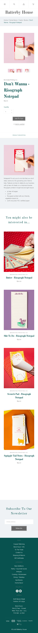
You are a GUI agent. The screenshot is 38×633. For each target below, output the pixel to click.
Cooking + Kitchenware (19, 574)
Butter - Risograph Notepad (19, 278)
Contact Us (19, 552)
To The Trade (19, 549)
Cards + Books (23, 20)
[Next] (32, 69)
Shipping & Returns (19, 555)
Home (6, 20)
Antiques (19, 571)
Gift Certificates (19, 558)
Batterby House (19, 12)
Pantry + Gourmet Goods (19, 569)
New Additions (19, 566)
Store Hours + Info (19, 547)
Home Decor (13, 20)
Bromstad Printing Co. (11, 80)
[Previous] (6, 69)
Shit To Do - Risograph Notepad (19, 336)
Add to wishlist (19, 124)
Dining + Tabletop (19, 577)
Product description (19, 135)
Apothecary (19, 580)
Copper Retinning (19, 544)
